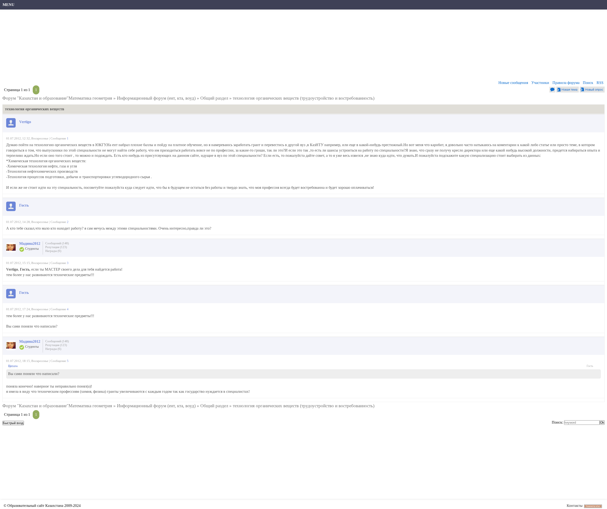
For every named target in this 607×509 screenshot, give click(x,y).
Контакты (575, 506)
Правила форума (565, 83)
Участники (540, 83)
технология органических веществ (266, 98)
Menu (8, 5)
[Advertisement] (146, 46)
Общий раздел (214, 98)
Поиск (588, 83)
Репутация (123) (56, 247)
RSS (600, 83)
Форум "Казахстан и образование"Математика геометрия (57, 98)
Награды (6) (53, 251)
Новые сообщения (513, 83)
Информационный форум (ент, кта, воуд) (156, 98)
